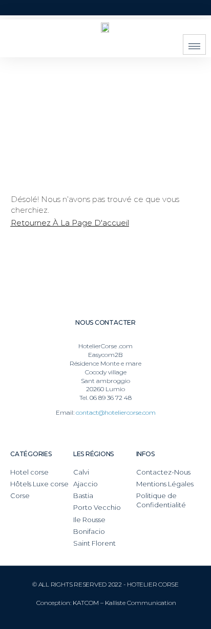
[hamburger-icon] (194, 44)
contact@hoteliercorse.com (116, 412)
